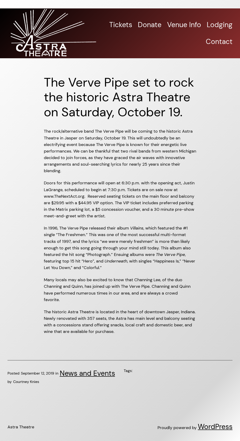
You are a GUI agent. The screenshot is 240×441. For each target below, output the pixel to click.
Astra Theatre (21, 427)
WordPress (215, 426)
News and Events (87, 373)
